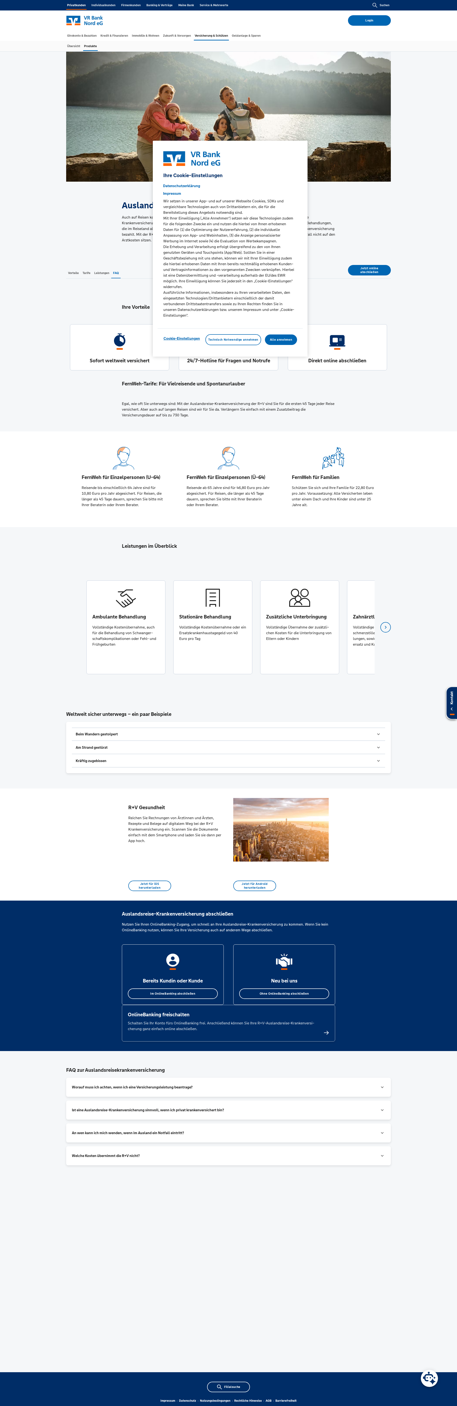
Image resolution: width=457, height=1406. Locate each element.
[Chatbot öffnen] (429, 1378)
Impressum (167, 1401)
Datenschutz (187, 1401)
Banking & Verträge (159, 5)
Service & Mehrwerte (214, 5)
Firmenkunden (131, 5)
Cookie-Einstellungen (182, 338)
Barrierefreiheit (286, 1401)
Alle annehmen (281, 340)
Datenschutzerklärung (181, 186)
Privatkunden (76, 5)
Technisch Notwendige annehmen (233, 340)
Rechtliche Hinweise (248, 1401)
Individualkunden (103, 5)
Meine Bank (186, 5)
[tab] (82, 35)
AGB (269, 1401)
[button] (228, 734)
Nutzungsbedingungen (215, 1401)
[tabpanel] (125, 627)
